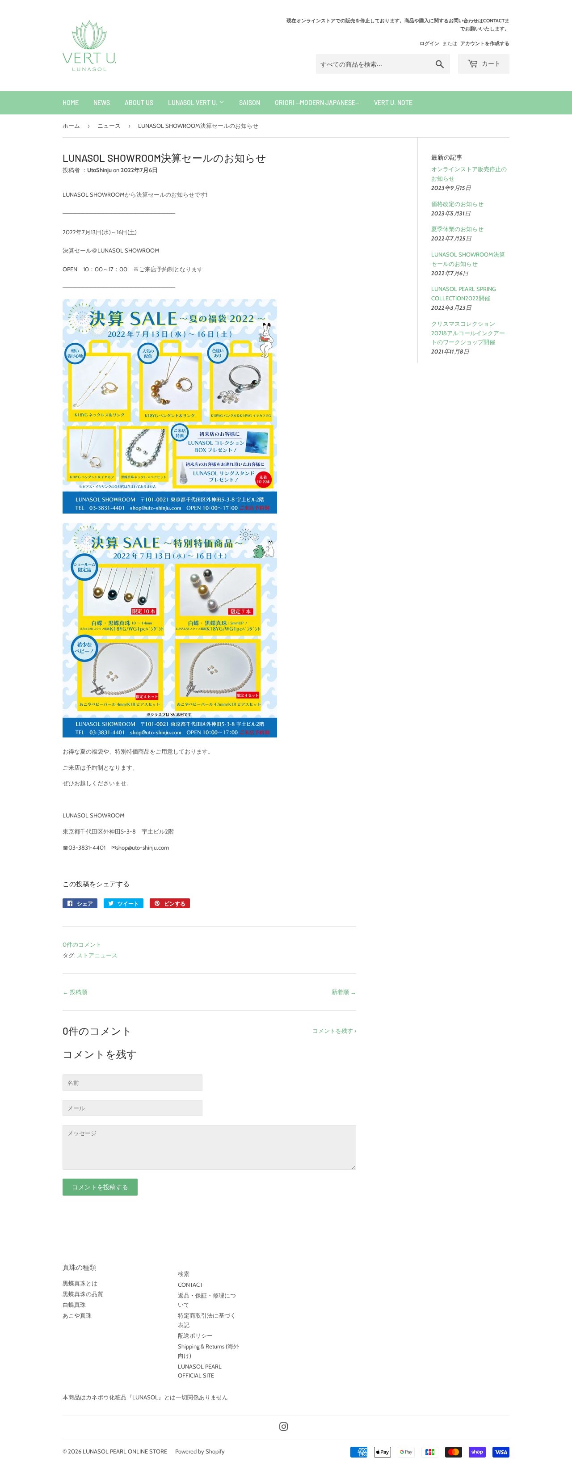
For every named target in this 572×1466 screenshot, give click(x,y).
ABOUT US (139, 102)
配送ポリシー (195, 1335)
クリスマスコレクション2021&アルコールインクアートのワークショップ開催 (468, 333)
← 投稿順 (75, 991)
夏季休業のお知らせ (457, 228)
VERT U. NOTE (393, 102)
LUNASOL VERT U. (193, 102)
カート (490, 63)
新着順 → (344, 991)
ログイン (429, 43)
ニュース (109, 125)
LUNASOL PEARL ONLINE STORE (125, 1451)
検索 (183, 1273)
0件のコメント (82, 944)
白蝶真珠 (74, 1304)
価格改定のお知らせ (457, 203)
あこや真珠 (77, 1315)
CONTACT (190, 1284)
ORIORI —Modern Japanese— (317, 102)
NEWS (101, 102)
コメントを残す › (334, 1030)
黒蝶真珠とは (80, 1283)
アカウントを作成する (484, 43)
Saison (249, 102)
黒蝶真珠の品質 (83, 1293)
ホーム (71, 125)
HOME (71, 102)
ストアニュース (97, 955)
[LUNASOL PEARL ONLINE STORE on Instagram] (283, 1428)
